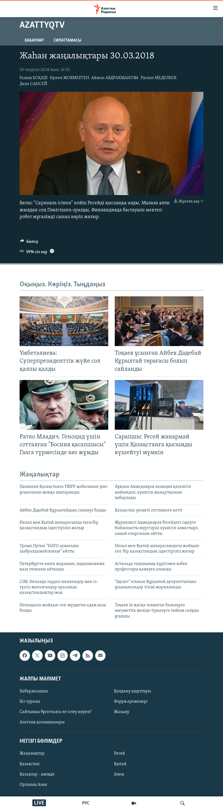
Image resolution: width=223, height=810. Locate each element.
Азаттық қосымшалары (42, 722)
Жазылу (121, 712)
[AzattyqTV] (134, 803)
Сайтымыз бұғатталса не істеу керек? (55, 712)
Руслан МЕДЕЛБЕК (158, 78)
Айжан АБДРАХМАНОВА (114, 78)
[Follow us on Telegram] (75, 655)
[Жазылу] (100, 655)
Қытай (120, 764)
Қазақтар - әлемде (37, 774)
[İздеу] (182, 803)
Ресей (119, 753)
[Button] (29, 243)
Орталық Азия (33, 785)
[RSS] (87, 655)
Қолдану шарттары (132, 691)
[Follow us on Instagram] (62, 655)
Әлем (119, 774)
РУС (85, 803)
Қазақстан (30, 764)
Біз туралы (30, 701)
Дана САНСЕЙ (33, 84)
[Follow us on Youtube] (50, 655)
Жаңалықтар (32, 753)
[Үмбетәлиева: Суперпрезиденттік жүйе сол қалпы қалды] (64, 321)
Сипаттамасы (67, 40)
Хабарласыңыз (34, 691)
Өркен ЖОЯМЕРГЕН (69, 78)
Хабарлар (34, 40)
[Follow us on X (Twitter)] (37, 655)
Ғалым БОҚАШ (34, 78)
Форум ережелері (131, 701)
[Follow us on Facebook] (25, 655)
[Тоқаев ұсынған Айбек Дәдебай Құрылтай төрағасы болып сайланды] (159, 321)
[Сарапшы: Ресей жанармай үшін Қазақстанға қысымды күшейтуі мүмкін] (159, 405)
